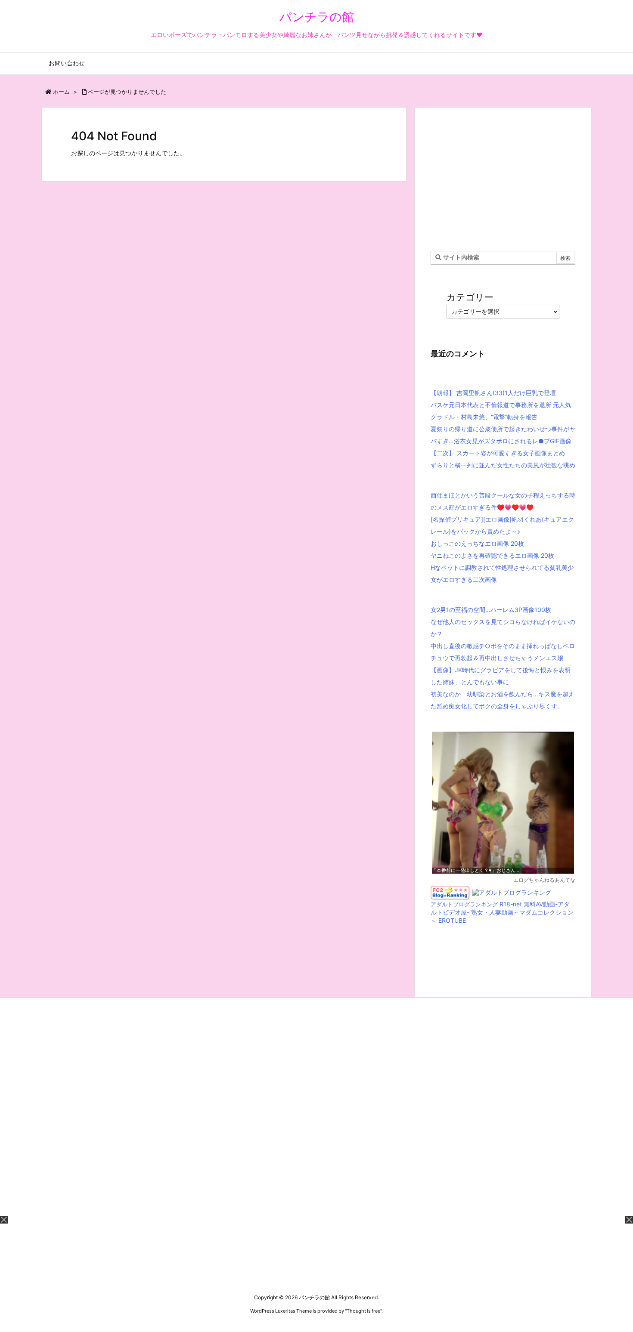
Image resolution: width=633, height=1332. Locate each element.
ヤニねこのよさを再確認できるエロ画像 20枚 (492, 555)
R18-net (511, 904)
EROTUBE (452, 920)
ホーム (61, 91)
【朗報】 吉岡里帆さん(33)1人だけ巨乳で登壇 (493, 392)
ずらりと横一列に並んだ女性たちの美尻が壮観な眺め (503, 465)
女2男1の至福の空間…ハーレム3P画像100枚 (491, 609)
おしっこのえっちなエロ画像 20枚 (477, 543)
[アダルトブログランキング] (511, 892)
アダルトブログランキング (464, 904)
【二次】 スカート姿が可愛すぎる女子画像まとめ (498, 453)
